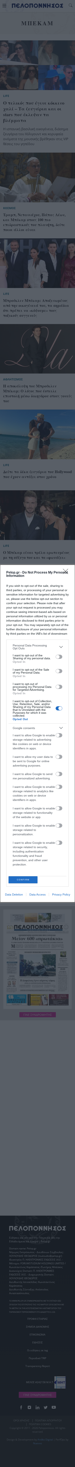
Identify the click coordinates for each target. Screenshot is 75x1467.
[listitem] (37, 647)
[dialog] (37, 733)
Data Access (37, 894)
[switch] (59, 657)
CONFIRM (23, 880)
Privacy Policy (61, 894)
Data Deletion (14, 894)
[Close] (67, 573)
